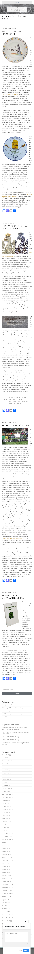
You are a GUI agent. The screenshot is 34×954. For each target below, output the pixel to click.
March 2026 (5, 755)
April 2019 (5, 851)
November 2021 (6, 797)
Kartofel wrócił (6, 717)
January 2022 (6, 791)
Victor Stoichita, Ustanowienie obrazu (13, 596)
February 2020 (6, 824)
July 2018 (4, 863)
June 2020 (5, 812)
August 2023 (5, 764)
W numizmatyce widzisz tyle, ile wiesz (12, 711)
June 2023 (5, 770)
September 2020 (7, 809)
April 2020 (5, 818)
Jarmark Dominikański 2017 (15, 425)
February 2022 (6, 788)
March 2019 (5, 854)
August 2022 (5, 779)
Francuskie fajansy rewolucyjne (11, 32)
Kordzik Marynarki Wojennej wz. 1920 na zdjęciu (14, 728)
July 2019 (4, 845)
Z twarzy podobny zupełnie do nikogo (12, 708)
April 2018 (5, 872)
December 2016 (6, 915)
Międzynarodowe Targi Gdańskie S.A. (12, 538)
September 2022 (7, 776)
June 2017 (5, 903)
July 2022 (4, 782)
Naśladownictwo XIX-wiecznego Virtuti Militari (15, 733)
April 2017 (5, 909)
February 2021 (6, 803)
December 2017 (6, 884)
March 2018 (5, 875)
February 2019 (6, 857)
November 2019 (6, 833)
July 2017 (4, 900)
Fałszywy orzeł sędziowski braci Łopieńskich (16, 227)
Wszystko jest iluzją (13, 737)
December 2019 (6, 830)
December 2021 (6, 794)
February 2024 (6, 761)
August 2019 (5, 842)
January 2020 (6, 827)
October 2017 (6, 890)
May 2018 (5, 869)
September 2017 (7, 894)
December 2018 (6, 860)
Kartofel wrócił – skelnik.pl (9, 743)
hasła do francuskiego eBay (10, 94)
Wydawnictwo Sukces (8, 727)
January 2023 (6, 773)
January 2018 (6, 881)
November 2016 (6, 918)
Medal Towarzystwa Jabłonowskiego (12, 714)
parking (29, 504)
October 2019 (6, 836)
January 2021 (6, 806)
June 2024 (5, 758)
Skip (20, 950)
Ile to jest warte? (7, 705)
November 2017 (6, 887)
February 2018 (6, 878)
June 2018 (5, 866)
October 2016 (6, 921)
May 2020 (5, 815)
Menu (17, 2)
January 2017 (6, 912)
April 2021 (5, 800)
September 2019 (7, 839)
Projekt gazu (5, 732)
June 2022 (5, 785)
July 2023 (4, 767)
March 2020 (5, 821)
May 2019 (5, 848)
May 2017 (5, 906)
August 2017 (5, 896)
